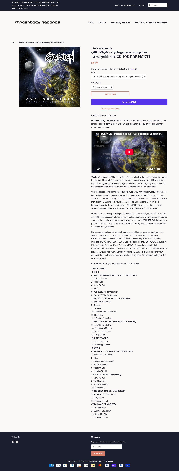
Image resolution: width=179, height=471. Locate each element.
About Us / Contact (120, 23)
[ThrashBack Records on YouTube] (17, 442)
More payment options (110, 108)
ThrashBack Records (88, 461)
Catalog (102, 23)
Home (91, 23)
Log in (117, 5)
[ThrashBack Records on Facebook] (13, 442)
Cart (143, 5)
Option (94, 72)
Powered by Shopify (105, 461)
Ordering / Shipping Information (151, 23)
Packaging (96, 83)
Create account (129, 5)
